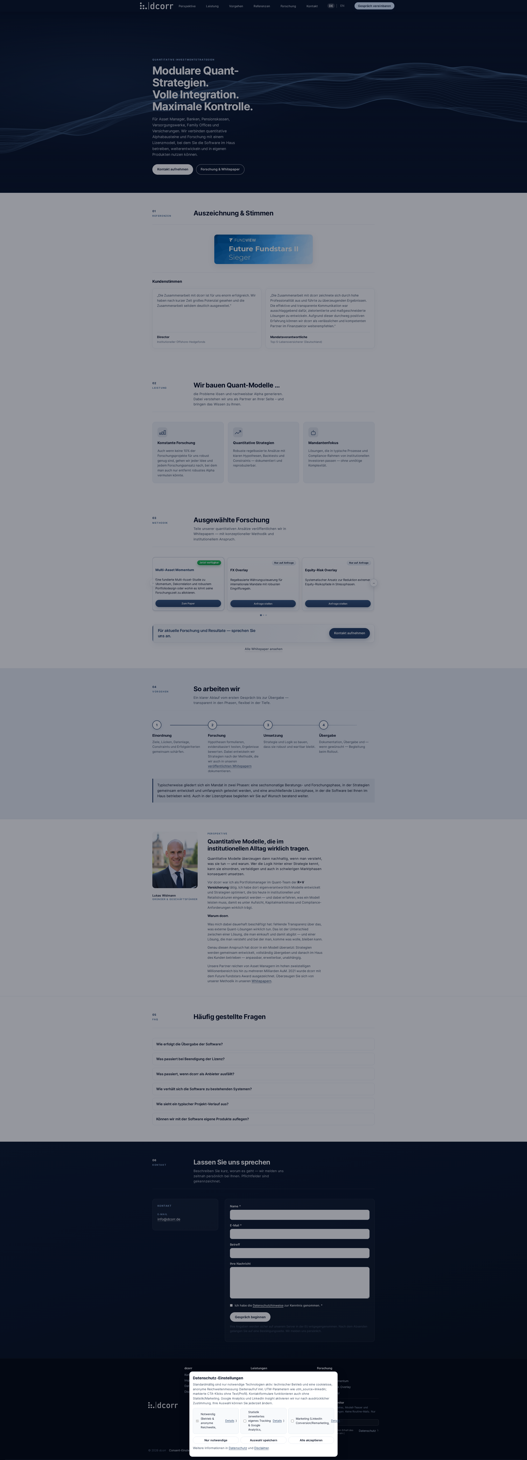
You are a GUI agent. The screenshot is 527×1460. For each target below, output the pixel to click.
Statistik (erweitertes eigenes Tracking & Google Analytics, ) (266, 1420)
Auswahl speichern (263, 1440)
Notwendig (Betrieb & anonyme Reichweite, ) (219, 1420)
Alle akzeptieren (311, 1440)
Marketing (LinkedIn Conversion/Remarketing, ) (315, 1421)
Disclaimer (261, 1448)
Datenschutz (238, 1448)
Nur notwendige (215, 1440)
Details (229, 1420)
